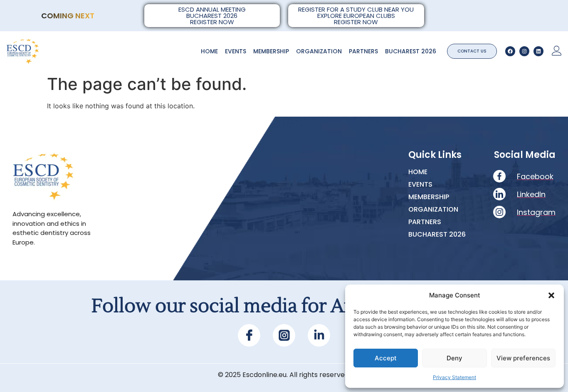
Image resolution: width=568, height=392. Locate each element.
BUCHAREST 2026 (410, 51)
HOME (209, 51)
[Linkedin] (538, 51)
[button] (551, 295)
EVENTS (235, 51)
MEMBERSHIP (271, 51)
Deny (454, 358)
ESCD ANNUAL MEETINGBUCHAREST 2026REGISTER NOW (212, 15)
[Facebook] (510, 51)
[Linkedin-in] (319, 335)
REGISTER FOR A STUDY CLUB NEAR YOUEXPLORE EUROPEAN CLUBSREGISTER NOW (356, 15)
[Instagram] (524, 51)
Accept (386, 358)
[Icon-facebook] (249, 335)
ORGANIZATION (319, 51)
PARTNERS (363, 51)
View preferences (523, 358)
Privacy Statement (454, 377)
